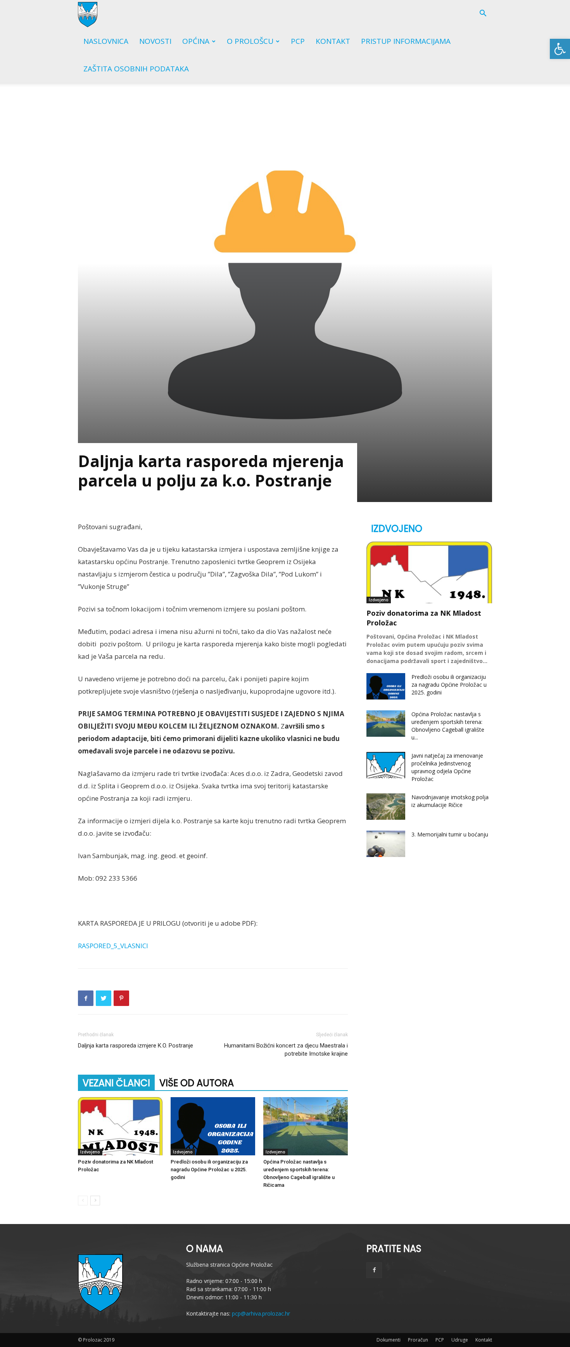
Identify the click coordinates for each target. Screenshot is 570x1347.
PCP (298, 41)
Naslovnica (105, 41)
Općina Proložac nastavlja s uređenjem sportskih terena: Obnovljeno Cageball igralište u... (447, 725)
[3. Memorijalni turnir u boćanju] (385, 844)
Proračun (418, 1340)
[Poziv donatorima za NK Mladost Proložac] (120, 1126)
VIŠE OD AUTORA (196, 1083)
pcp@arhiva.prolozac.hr (261, 1313)
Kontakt (333, 41)
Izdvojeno (90, 1152)
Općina (195, 41)
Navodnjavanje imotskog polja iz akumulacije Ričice (450, 801)
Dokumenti (389, 1340)
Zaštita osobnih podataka (136, 69)
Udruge (459, 1340)
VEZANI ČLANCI (116, 1083)
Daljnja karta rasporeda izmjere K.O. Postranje (135, 1045)
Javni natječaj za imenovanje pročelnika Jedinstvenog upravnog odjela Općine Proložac (447, 767)
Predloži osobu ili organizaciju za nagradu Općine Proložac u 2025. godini (209, 1169)
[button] (560, 49)
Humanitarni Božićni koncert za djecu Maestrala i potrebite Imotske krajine (286, 1049)
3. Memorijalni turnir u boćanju (449, 834)
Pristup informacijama (406, 41)
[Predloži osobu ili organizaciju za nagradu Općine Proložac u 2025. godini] (213, 1126)
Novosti (155, 41)
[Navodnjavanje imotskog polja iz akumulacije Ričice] (385, 806)
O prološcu (250, 41)
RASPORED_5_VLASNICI (113, 945)
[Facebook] (374, 1270)
